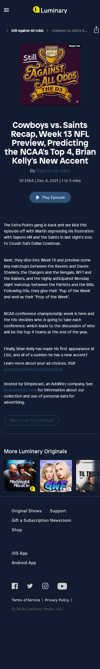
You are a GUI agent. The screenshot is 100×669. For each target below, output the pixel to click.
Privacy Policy (57, 599)
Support (58, 510)
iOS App (20, 553)
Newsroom (60, 520)
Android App (24, 562)
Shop (17, 529)
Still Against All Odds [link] (27, 30)
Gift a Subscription (30, 520)
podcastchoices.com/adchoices (33, 369)
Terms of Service (26, 599)
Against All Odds (53, 171)
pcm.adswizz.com (20, 389)
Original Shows (27, 510)
